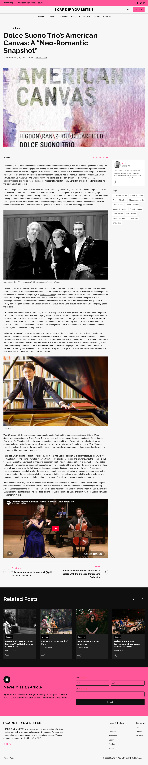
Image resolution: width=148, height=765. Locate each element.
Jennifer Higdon (66, 189)
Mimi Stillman (17, 178)
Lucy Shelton (9, 447)
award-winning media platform (43, 729)
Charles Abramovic (41, 178)
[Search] (128, 9)
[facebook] (137, 3)
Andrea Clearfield (47, 295)
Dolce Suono (118, 205)
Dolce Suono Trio (10, 175)
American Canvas (137, 196)
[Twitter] (97, 157)
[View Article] (19, 634)
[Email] (107, 157)
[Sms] (103, 157)
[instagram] (140, 3)
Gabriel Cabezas (10, 181)
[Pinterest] (100, 157)
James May (41, 57)
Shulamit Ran (86, 435)
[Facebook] (93, 157)
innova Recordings (120, 209)
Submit (110, 702)
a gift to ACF (35, 738)
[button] (139, 9)
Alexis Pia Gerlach (31, 181)
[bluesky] (144, 3)
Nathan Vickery (87, 178)
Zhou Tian (29, 333)
